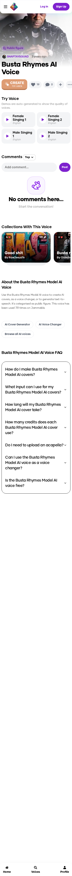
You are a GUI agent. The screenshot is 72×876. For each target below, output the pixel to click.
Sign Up (61, 6)
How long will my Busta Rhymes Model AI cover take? (33, 407)
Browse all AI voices (18, 334)
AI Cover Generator (17, 324)
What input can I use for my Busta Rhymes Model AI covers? (33, 389)
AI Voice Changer (50, 324)
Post (65, 167)
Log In (44, 6)
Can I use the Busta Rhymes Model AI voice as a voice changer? (30, 463)
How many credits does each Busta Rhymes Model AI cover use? (31, 427)
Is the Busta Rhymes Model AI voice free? (31, 483)
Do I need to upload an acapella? (34, 445)
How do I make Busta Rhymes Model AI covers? (31, 372)
